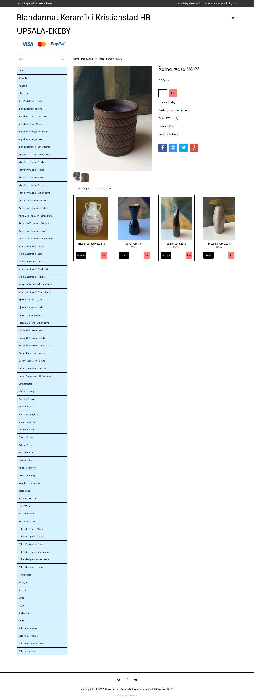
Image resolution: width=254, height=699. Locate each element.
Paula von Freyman (29, 414)
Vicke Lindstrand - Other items (34, 292)
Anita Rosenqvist (27, 468)
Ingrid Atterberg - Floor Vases (34, 116)
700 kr (176, 247)
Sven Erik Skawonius (29, 483)
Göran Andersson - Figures (33, 368)
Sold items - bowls (28, 636)
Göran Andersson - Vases (32, 353)
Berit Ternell (25, 491)
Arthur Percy (25, 445)
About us (23, 93)
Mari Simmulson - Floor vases (34, 154)
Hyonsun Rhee (26, 460)
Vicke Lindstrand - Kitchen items (35, 284)
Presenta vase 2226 (219, 243)
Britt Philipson (26, 452)
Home (77, 59)
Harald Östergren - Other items (35, 345)
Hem (21, 70)
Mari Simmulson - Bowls (31, 162)
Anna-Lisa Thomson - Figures (34, 223)
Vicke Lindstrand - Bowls (31, 246)
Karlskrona (24, 613)
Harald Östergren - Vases (31, 330)
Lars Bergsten (26, 384)
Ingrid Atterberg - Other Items (34, 147)
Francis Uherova (27, 498)
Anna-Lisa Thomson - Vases (33, 200)
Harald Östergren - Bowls (32, 338)
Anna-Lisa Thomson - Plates (33, 208)
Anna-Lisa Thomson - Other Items (36, 238)
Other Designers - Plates (31, 544)
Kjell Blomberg (26, 391)
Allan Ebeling (25, 406)
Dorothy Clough (27, 399)
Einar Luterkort (26, 437)
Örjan (22, 605)
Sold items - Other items (31, 643)
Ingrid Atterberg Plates (30, 139)
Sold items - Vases (28, 628)
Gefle (21, 598)
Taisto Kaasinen (27, 429)
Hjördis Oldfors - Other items (34, 323)
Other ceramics (27, 651)
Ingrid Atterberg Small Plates (33, 131)
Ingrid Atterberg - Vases (93, 59)
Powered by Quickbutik (127, 695)
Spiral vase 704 (134, 243)
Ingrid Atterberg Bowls (30, 109)
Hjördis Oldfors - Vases (30, 299)
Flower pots (25, 575)
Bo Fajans (24, 582)
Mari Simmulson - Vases (31, 177)
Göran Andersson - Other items (35, 376)
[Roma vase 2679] (112, 118)
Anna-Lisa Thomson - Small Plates (36, 216)
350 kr (92, 247)
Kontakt (23, 86)
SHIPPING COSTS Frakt (30, 101)
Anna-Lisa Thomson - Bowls (33, 231)
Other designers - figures (31, 567)
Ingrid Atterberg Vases (30, 124)
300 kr (134, 247)
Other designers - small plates (34, 552)
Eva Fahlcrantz (26, 513)
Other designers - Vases (31, 529)
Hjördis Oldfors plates (30, 315)
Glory (21, 620)
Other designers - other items (34, 559)
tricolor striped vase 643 (91, 243)
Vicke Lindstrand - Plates (31, 261)
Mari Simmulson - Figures (32, 185)
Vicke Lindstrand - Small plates (34, 269)
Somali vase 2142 (176, 243)
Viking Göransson (28, 422)
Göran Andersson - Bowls (32, 361)
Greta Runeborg (27, 475)
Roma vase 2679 (114, 59)
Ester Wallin (25, 506)
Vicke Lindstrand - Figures (32, 277)
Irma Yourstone (27, 521)
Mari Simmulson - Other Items (34, 193)
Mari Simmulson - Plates (31, 170)
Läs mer (81, 255)
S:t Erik (22, 590)
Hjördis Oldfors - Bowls (31, 307)
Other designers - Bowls (31, 536)
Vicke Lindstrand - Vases (31, 254)
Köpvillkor (24, 78)
